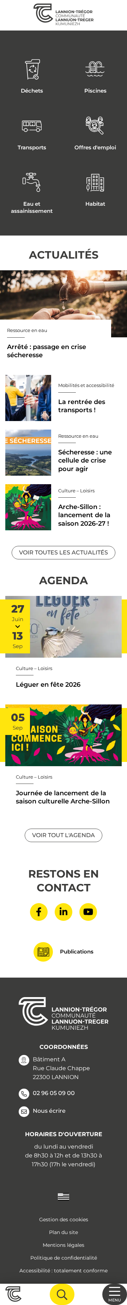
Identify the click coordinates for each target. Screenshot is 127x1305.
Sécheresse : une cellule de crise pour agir (85, 460)
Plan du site (63, 1232)
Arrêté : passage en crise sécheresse (46, 351)
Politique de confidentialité (63, 1258)
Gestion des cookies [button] (63, 1219)
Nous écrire (49, 1110)
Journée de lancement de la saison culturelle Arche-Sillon (63, 797)
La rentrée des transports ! (81, 406)
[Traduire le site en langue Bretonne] (63, 1196)
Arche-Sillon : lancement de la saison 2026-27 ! (84, 515)
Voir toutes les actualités (63, 552)
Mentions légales (63, 1245)
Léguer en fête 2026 (48, 685)
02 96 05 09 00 (54, 1093)
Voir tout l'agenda (63, 835)
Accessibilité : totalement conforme (63, 1270)
